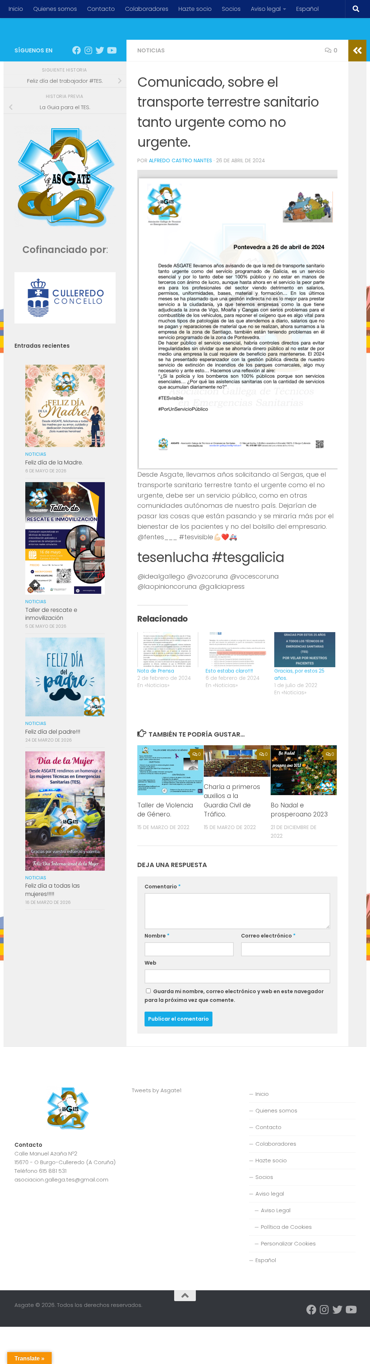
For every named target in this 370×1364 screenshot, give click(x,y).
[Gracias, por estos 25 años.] (304, 649)
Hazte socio (195, 9)
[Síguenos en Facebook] (76, 50)
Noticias (151, 50)
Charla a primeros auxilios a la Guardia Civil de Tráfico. (232, 800)
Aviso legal (266, 9)
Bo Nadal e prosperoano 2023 (299, 810)
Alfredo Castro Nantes (180, 160)
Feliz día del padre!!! (52, 732)
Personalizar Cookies (288, 1243)
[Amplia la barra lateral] (357, 50)
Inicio (16, 9)
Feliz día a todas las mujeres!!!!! (52, 890)
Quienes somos (55, 9)
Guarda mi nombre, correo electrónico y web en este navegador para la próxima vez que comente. (234, 996)
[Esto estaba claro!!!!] (236, 649)
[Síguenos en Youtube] (111, 50)
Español (307, 9)
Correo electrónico (268, 935)
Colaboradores (146, 9)
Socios (231, 9)
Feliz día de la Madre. (54, 462)
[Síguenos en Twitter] (99, 50)
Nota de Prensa (155, 670)
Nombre (157, 935)
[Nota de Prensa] (167, 649)
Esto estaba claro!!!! (229, 670)
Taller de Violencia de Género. (165, 810)
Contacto (101, 9)
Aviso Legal (276, 1210)
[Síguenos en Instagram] (88, 50)
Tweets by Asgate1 (156, 1090)
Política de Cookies (286, 1227)
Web (150, 962)
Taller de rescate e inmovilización (51, 614)
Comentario (163, 886)
